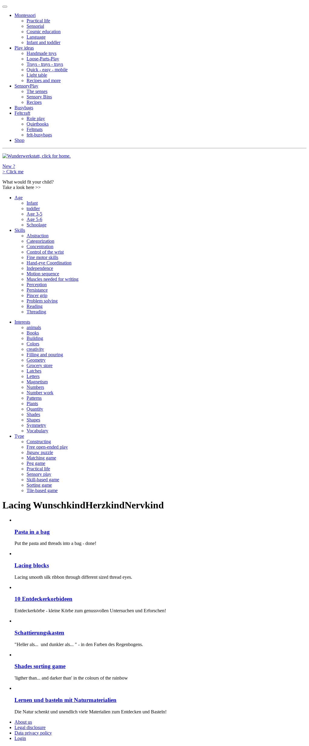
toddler (33, 208)
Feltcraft (22, 113)
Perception (37, 284)
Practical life (38, 20)
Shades (33, 414)
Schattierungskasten (39, 632)
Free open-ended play (47, 447)
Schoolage (36, 224)
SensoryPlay (26, 85)
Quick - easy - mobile (47, 69)
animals (34, 327)
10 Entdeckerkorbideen (43, 599)
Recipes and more (44, 80)
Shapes (33, 419)
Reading (35, 306)
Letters (33, 376)
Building (35, 338)
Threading (36, 311)
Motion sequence (43, 273)
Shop (19, 140)
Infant (32, 203)
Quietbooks (38, 123)
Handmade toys (41, 53)
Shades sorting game (39, 666)
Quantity (35, 408)
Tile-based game (42, 490)
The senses (37, 91)
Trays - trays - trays (45, 64)
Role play (36, 118)
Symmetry (36, 425)
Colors (33, 343)
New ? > (13, 169)
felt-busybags (39, 134)
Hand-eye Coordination (49, 262)
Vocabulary (37, 430)
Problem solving (42, 300)
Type (19, 436)
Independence (40, 268)
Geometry (36, 360)
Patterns (34, 398)
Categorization (40, 241)
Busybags (23, 107)
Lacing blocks (31, 565)
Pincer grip (37, 295)
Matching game (41, 457)
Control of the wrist (45, 252)
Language (36, 37)
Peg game (36, 463)
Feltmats (35, 129)
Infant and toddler (43, 42)
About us (23, 722)
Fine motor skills (42, 257)
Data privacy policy (33, 732)
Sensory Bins (39, 96)
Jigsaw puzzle (40, 452)
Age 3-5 (34, 213)
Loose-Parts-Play (43, 58)
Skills (19, 230)
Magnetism (37, 381)
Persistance (37, 290)
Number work (40, 392)
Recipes (34, 102)
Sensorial (35, 26)
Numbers (35, 387)
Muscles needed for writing (52, 279)
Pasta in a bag (32, 532)
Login (20, 738)
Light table (37, 75)
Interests (22, 322)
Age (18, 197)
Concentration (40, 246)
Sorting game (39, 485)
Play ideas (24, 47)
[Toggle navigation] (4, 7)
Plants (32, 403)
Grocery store (40, 365)
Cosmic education (44, 31)
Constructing (39, 441)
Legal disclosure (30, 727)
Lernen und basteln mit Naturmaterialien (65, 700)
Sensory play (39, 474)
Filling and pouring (45, 354)
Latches (34, 370)
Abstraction (38, 235)
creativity (35, 349)
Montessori (25, 15)
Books (33, 332)
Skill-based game (43, 479)
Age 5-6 (34, 219)
